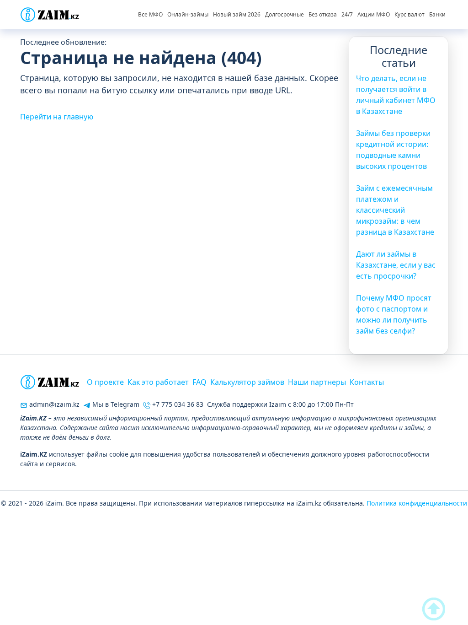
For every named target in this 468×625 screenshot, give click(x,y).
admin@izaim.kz (53, 404)
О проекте (105, 382)
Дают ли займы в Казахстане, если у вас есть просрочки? (396, 265)
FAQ (199, 382)
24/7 (347, 14)
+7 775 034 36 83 (176, 404)
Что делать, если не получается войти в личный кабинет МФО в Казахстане (396, 94)
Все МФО (150, 14)
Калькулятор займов (247, 382)
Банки (437, 14)
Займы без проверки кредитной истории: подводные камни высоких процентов (393, 149)
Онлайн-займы (187, 14)
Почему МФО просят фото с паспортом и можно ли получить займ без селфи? (393, 314)
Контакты (367, 382)
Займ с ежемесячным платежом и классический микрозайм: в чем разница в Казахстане (395, 210)
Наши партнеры (317, 382)
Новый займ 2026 (237, 14)
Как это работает (158, 382)
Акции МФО (373, 14)
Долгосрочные (284, 14)
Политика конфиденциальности (417, 503)
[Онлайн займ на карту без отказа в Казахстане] (50, 15)
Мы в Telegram (114, 404)
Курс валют (409, 14)
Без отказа (322, 14)
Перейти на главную (56, 117)
